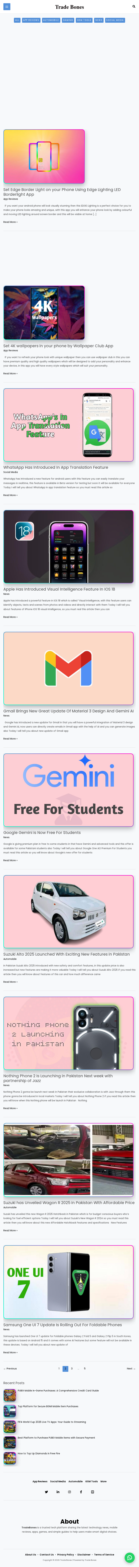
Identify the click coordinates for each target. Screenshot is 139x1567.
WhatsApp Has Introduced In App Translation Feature (55, 467)
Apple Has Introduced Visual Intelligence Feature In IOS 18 (59, 589)
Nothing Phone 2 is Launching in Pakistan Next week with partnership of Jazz (58, 1078)
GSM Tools (84, 20)
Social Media (115, 20)
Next (131, 1368)
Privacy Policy (65, 1554)
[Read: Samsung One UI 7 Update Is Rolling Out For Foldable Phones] (68, 1281)
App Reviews (31, 20)
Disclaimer (84, 1554)
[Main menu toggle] (6, 6)
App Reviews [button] (40, 1481)
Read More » (10, 222)
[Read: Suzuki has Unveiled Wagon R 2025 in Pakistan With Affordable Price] (68, 1159)
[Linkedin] (57, 1491)
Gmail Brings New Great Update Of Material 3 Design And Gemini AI (68, 711)
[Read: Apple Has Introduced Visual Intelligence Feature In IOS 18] (68, 546)
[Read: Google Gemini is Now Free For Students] (68, 790)
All (17, 20)
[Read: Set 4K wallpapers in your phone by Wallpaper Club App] (44, 312)
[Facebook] (81, 1491)
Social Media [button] (58, 1481)
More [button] (103, 1481)
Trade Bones (69, 7)
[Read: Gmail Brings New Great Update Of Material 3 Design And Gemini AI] (68, 668)
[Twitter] (46, 1491)
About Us (30, 1554)
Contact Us (47, 1554)
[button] (134, 6)
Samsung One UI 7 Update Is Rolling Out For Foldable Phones (62, 1325)
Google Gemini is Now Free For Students (42, 832)
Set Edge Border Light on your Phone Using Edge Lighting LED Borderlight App (62, 192)
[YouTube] (92, 1491)
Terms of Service (104, 1554)
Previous (10, 1368)
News (98, 20)
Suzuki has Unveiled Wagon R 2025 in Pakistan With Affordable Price (69, 1202)
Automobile (51, 20)
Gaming (68, 20)
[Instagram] (69, 1491)
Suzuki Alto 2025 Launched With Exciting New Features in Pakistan (66, 954)
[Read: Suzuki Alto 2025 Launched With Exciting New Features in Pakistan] (68, 911)
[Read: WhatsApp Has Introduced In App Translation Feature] (68, 424)
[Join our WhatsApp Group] (130, 1558)
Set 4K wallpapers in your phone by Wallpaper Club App (58, 346)
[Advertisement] (69, 55)
